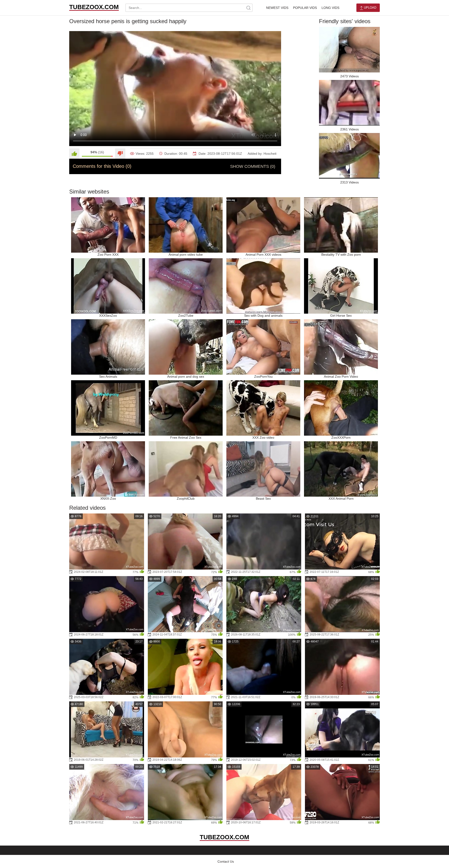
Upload (369, 7)
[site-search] (248, 7)
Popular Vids (305, 8)
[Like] (74, 153)
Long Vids (330, 8)
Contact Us (225, 861)
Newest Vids (277, 8)
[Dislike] (120, 153)
